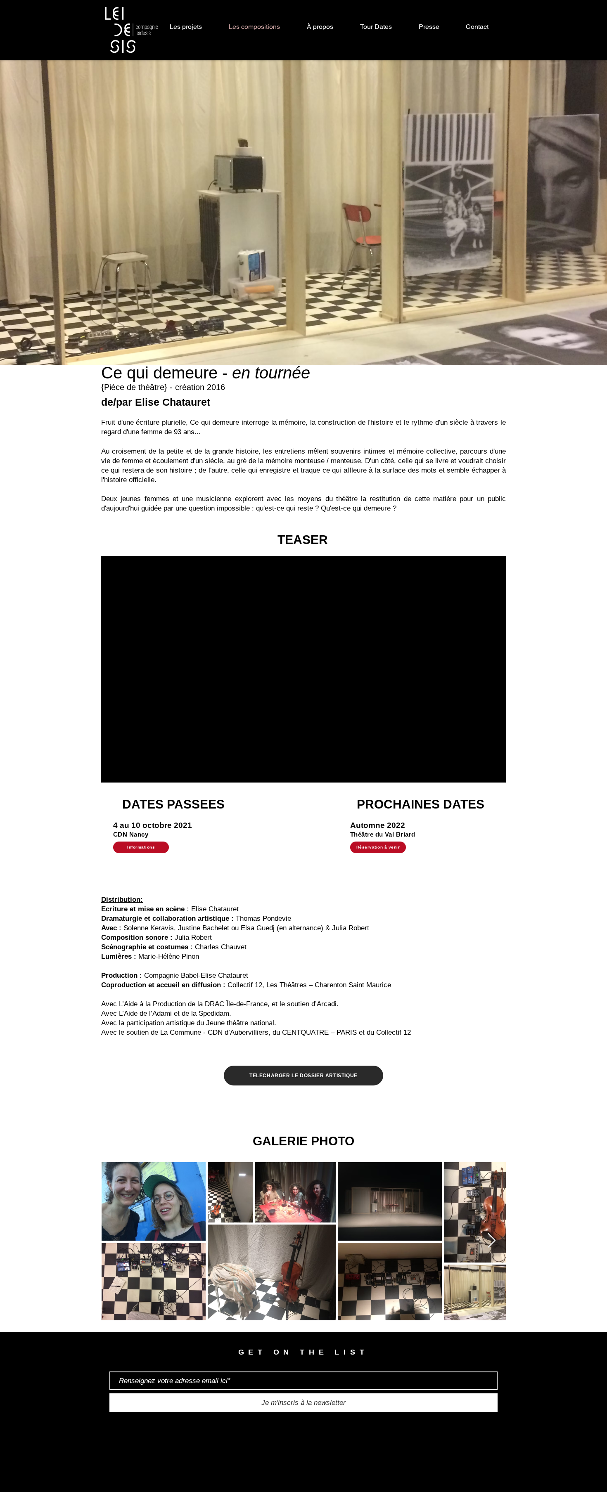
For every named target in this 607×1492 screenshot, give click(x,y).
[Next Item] (491, 1241)
